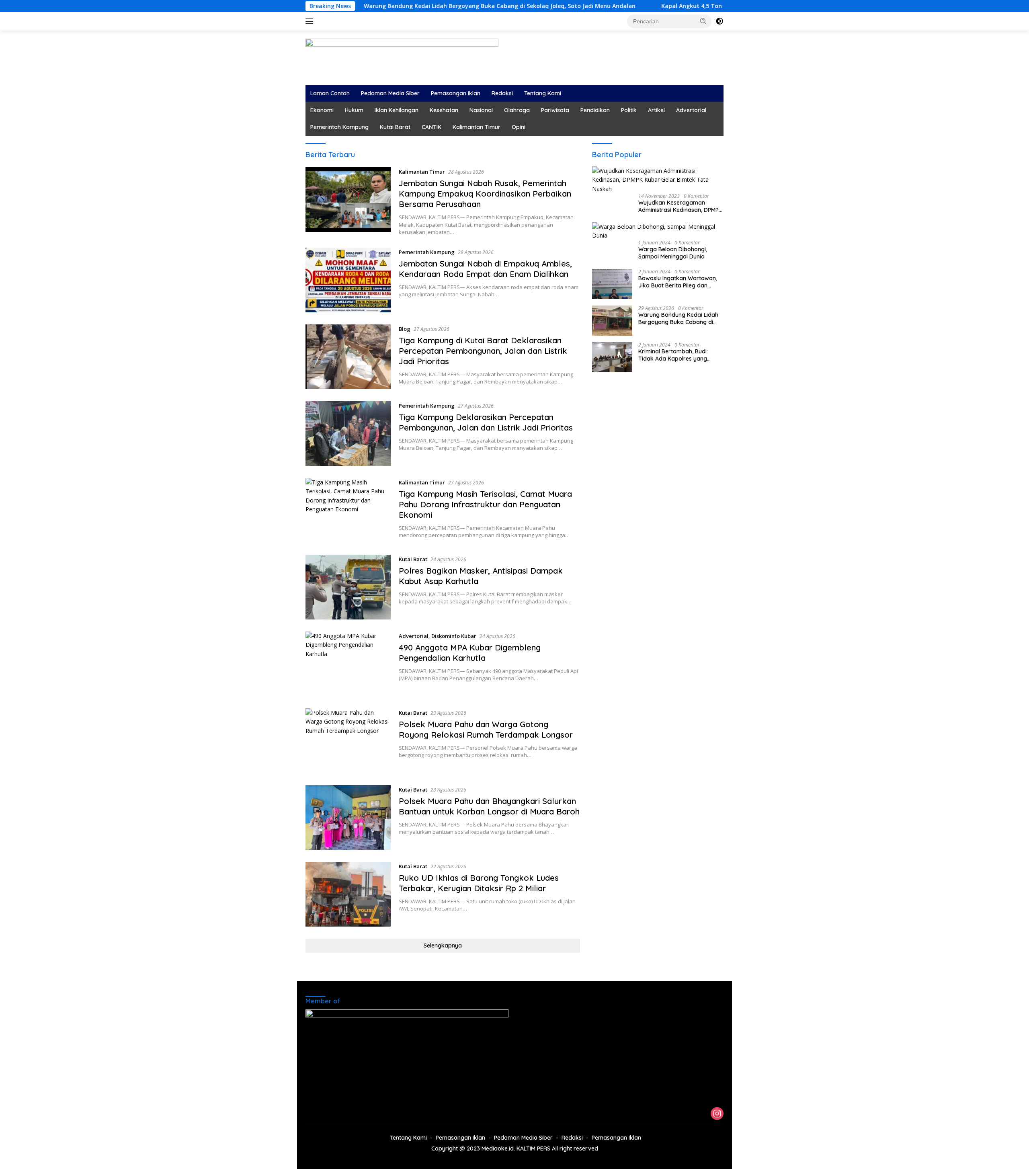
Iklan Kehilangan (396, 110)
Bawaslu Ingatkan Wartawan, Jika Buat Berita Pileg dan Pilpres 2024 (677, 282)
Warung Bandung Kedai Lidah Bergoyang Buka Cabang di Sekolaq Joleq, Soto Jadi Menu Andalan (422, 6)
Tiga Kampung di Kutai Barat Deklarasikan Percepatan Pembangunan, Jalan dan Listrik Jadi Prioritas (483, 350)
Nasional (481, 110)
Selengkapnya (443, 945)
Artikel (656, 110)
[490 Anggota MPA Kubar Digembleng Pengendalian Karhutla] (348, 664)
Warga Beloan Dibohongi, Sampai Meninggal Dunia (672, 253)
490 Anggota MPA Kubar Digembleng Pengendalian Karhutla (470, 652)
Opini (518, 127)
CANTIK (431, 127)
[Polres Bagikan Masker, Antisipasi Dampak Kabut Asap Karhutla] (348, 587)
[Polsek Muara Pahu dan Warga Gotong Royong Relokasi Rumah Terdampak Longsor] (348, 740)
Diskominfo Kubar (453, 636)
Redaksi (502, 93)
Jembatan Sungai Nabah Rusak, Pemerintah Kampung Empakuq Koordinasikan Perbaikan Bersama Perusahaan (485, 193)
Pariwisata (555, 110)
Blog (404, 328)
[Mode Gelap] (719, 21)
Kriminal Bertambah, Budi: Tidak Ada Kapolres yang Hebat (673, 355)
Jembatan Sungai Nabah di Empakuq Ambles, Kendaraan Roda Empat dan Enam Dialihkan (485, 268)
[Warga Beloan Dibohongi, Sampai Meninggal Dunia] (658, 231)
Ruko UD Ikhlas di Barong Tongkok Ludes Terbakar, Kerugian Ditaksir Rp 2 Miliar (479, 883)
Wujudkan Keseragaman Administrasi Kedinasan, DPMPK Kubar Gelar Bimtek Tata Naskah (680, 206)
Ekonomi (322, 110)
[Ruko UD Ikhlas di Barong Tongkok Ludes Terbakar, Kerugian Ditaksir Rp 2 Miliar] (348, 894)
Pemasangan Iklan (455, 93)
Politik (629, 110)
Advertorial (691, 110)
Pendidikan (595, 110)
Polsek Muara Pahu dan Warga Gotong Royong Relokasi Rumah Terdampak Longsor (486, 729)
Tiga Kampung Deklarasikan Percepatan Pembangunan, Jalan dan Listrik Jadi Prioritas (486, 422)
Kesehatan (444, 110)
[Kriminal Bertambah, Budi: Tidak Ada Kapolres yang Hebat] (612, 357)
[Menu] (310, 21)
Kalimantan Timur (476, 127)
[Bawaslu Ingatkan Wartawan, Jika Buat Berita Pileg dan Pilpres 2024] (612, 284)
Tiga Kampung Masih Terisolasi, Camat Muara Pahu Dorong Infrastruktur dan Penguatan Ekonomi (485, 504)
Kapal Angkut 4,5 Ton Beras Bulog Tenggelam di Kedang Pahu (671, 6)
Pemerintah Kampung (339, 127)
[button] (703, 20)
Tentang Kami (542, 93)
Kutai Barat (395, 127)
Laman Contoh (330, 93)
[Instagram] (717, 1114)
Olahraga (517, 110)
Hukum (354, 110)
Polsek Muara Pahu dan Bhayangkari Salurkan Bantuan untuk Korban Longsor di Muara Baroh (489, 806)
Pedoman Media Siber (390, 93)
